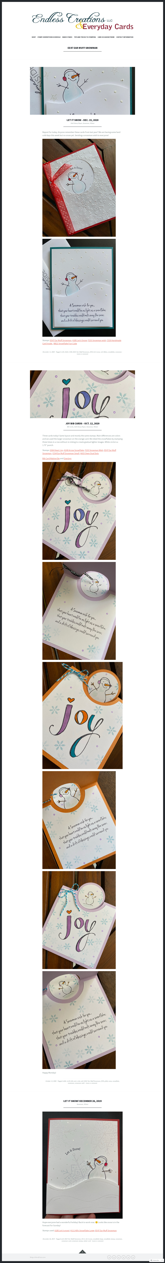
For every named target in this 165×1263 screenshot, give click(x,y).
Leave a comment (82, 354)
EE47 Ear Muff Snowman (60, 340)
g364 (106, 1081)
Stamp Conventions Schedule (49, 37)
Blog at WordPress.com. (38, 1257)
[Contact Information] (133, 1257)
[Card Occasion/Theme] (128, 1257)
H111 (83, 1239)
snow (110, 1081)
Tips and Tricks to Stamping (85, 37)
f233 (91, 352)
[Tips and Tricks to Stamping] (123, 1257)
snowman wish (80, 1083)
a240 (64, 1081)
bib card (73, 1081)
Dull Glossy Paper (76, 123)
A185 (62, 352)
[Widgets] (82, 1251)
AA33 (68, 1081)
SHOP (34, 37)
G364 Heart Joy (56, 450)
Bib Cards (70, 427)
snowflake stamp (109, 1239)
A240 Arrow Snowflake (74, 450)
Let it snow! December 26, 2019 (82, 1101)
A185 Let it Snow (79, 340)
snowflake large (98, 1239)
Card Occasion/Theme (106, 37)
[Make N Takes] (119, 1257)
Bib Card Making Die (51, 458)
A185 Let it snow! (62, 1230)
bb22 (66, 352)
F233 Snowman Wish (94, 450)
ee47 (82, 1081)
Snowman (86, 123)
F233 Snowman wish (97, 340)
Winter (92, 123)
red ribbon (104, 352)
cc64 (78, 1081)
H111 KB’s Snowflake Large (82, 1230)
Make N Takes (67, 37)
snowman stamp (77, 1241)
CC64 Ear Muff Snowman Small (65, 453)
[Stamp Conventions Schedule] (114, 1257)
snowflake (111, 352)
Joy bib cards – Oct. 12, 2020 (82, 423)
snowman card (66, 1241)
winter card (87, 1241)
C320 (70, 352)
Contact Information (124, 37)
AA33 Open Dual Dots (89, 453)
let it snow (96, 352)
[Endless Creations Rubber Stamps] (82, 21)
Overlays (67, 458)
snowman (118, 352)
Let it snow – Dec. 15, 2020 (82, 120)
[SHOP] (109, 1257)
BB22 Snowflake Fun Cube (65, 343)
